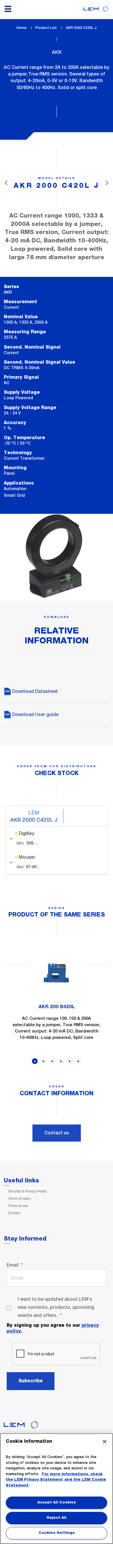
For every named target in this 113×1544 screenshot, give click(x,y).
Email (13, 1265)
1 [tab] (35, 1061)
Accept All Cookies (56, 1502)
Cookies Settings (57, 1533)
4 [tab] (61, 1061)
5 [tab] (69, 1061)
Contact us (56, 1133)
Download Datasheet (34, 691)
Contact (14, 1213)
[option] (56, 997)
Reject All (56, 1518)
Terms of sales (19, 1198)
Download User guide (35, 714)
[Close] (104, 1441)
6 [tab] (78, 1061)
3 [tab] (52, 1061)
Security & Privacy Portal (27, 1191)
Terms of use (18, 1206)
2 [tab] (43, 1061)
